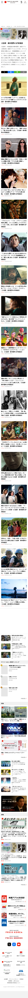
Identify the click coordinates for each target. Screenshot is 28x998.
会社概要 (6, 979)
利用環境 (10, 981)
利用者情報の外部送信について (13, 982)
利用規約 (21, 979)
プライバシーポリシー (13, 979)
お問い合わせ (16, 981)
